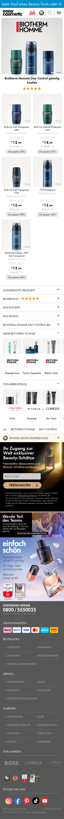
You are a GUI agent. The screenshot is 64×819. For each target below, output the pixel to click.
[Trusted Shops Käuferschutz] (7, 778)
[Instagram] (8, 800)
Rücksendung (48, 656)
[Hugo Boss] (11, 763)
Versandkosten (39, 812)
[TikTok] (35, 800)
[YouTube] (44, 800)
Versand (13, 647)
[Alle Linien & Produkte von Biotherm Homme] (32, 26)
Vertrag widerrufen (22, 664)
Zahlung (13, 656)
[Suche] (50, 13)
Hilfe (41, 682)
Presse (11, 741)
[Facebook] (17, 800)
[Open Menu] (14, 13)
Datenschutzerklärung (27, 495)
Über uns (44, 733)
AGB (41, 716)
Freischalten (20, 485)
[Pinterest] (26, 800)
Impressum (15, 716)
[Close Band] (60, 4)
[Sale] (32, 13)
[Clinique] (33, 763)
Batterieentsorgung (22, 698)
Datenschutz (47, 725)
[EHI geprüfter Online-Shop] (15, 778)
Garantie (44, 647)
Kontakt (13, 690)
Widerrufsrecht (18, 725)
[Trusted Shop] (41, 13)
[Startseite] (5, 429)
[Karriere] (32, 524)
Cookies (13, 733)
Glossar (44, 690)
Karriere (44, 741)
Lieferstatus (16, 682)
